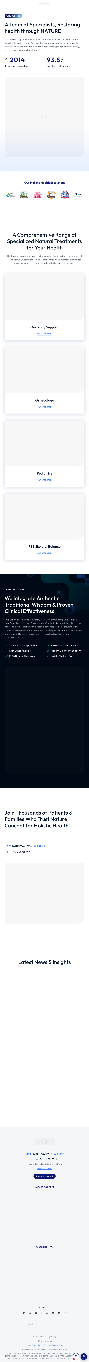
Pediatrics (44, 473)
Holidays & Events (44, 1168)
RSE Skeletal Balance (44, 546)
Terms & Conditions (45, 1345)
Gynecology (44, 400)
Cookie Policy (58, 1345)
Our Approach (44, 334)
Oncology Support (44, 327)
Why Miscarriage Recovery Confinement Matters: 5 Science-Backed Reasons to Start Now (54, 1095)
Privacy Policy (31, 1345)
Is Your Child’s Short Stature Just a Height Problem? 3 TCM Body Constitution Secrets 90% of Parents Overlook (54, 1022)
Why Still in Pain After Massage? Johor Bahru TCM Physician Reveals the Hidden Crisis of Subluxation (56, 986)
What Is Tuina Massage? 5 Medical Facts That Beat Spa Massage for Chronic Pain (55, 1059)
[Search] (59, 1323)
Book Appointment (18, 836)
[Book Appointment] (84, 1356)
